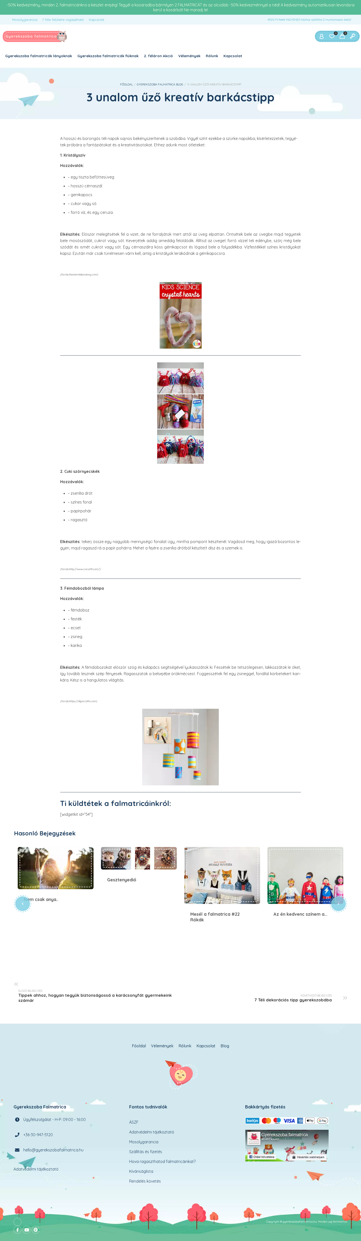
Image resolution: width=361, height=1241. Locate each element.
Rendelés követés (145, 1181)
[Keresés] (352, 36)
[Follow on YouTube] (26, 1230)
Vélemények (189, 56)
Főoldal (126, 84)
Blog (225, 1046)
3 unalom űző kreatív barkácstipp (180, 97)
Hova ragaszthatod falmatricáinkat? (162, 1161)
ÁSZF (134, 1122)
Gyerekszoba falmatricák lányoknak (38, 56)
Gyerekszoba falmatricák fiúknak (108, 56)
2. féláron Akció (158, 56)
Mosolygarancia (24, 20)
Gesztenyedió (139, 858)
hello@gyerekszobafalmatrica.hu (53, 1149)
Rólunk (212, 56)
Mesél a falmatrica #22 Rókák (222, 875)
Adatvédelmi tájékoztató (36, 1169)
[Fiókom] (321, 36)
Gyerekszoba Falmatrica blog (160, 84)
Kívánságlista (141, 1171)
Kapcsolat (96, 20)
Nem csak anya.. (56, 868)
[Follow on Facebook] (17, 1230)
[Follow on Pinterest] (36, 1230)
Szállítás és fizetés (145, 1151)
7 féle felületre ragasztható (63, 20)
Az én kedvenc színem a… (305, 875)
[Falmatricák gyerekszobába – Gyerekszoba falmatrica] (35, 36)
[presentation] (22, 903)
